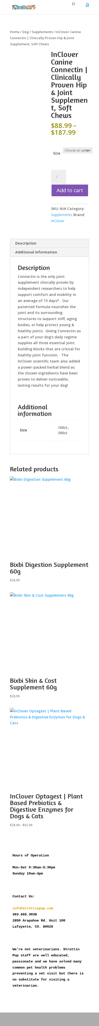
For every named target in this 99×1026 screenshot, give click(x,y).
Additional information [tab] (36, 252)
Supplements (42, 31)
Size (56, 153)
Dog (25, 31)
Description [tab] (25, 243)
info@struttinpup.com (32, 908)
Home (15, 31)
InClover (57, 220)
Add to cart (70, 190)
